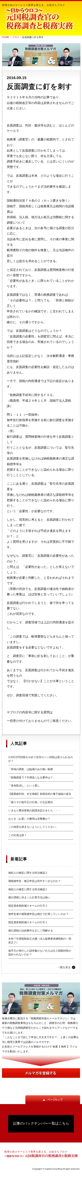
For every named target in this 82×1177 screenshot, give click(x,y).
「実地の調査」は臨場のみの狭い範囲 (30, 769)
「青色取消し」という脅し (24, 785)
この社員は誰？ (17, 835)
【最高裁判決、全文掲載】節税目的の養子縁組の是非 (39, 793)
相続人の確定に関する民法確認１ (28, 889)
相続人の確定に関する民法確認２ (28, 872)
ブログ (15, 37)
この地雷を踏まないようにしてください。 (33, 826)
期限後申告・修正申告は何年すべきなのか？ (34, 881)
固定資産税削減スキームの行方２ (28, 905)
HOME (5, 37)
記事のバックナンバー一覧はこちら (41, 1123)
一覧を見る (64, 967)
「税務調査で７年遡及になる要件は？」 (32, 777)
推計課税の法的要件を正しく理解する (30, 930)
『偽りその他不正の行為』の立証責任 (30, 802)
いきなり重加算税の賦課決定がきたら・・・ (34, 810)
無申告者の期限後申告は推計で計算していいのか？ (38, 914)
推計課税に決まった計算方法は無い (29, 897)
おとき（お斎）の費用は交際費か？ (29, 818)
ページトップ (52, 1099)
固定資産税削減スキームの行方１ (28, 922)
